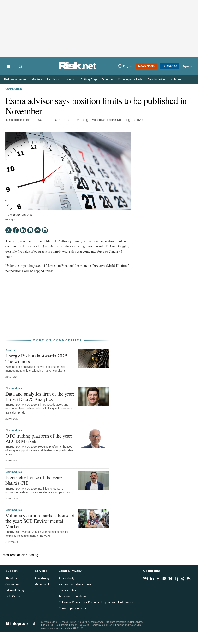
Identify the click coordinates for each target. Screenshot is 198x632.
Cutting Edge (89, 79)
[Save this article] (30, 230)
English (128, 66)
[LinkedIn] (23, 230)
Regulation (53, 79)
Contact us (12, 584)
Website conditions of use (75, 584)
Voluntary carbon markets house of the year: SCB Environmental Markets (40, 521)
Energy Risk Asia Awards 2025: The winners (37, 358)
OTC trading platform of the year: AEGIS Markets (38, 438)
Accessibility (66, 578)
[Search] (21, 66)
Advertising (42, 578)
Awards (10, 350)
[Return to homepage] (77, 69)
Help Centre (13, 596)
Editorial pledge (15, 590)
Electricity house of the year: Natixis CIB (33, 480)
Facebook (158, 578)
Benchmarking (157, 79)
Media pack (42, 584)
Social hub (182, 578)
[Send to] (37, 230)
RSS (189, 578)
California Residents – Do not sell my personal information (96, 602)
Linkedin (151, 578)
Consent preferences (72, 608)
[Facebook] (16, 230)
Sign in (187, 66)
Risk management (15, 79)
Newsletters (146, 66)
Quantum (108, 79)
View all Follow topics (145, 578)
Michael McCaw (21, 215)
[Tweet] (8, 230)
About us (11, 578)
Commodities (13, 89)
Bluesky (170, 578)
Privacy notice (68, 590)
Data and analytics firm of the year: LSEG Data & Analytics (39, 396)
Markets (37, 79)
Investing (70, 79)
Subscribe (170, 66)
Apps (176, 578)
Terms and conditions (72, 596)
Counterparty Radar (131, 79)
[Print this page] (45, 230)
